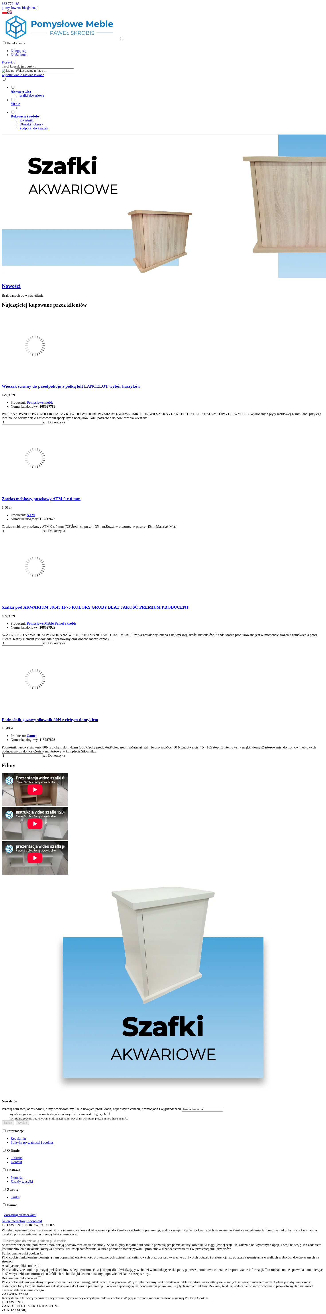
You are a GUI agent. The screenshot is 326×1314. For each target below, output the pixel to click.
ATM (31, 515)
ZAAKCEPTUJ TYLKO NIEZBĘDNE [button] (30, 1306)
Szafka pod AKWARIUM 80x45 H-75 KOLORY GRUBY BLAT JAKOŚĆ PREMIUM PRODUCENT (95, 607)
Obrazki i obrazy (31, 124)
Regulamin (18, 1138)
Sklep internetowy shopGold (22, 1221)
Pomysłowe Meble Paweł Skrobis (51, 623)
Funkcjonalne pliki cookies (20, 1253)
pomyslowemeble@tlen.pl (20, 8)
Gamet (32, 736)
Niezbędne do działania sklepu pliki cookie (36, 1241)
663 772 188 (11, 4)
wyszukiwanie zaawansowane (23, 75)
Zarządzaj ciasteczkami (20, 1215)
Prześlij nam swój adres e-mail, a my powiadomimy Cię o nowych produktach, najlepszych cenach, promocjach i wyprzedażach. (92, 1109)
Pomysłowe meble (40, 402)
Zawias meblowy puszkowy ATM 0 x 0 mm (41, 498)
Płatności (17, 1177)
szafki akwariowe (32, 95)
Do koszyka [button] (56, 422)
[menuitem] (167, 91)
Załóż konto (19, 55)
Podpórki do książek (34, 128)
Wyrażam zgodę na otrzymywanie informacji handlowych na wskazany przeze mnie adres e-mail (67, 1118)
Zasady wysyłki (22, 1181)
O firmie (16, 1158)
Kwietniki (26, 120)
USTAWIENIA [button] (13, 1302)
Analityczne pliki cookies (19, 1266)
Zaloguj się (18, 51)
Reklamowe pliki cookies (19, 1278)
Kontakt (16, 1162)
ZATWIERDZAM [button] (15, 1294)
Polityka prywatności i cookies (32, 1142)
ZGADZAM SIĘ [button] (14, 1310)
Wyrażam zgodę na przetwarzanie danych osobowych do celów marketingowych (58, 1114)
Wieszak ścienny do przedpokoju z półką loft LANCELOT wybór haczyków (71, 386)
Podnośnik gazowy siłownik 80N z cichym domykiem (50, 719)
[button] (4, 13)
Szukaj (15, 1197)
